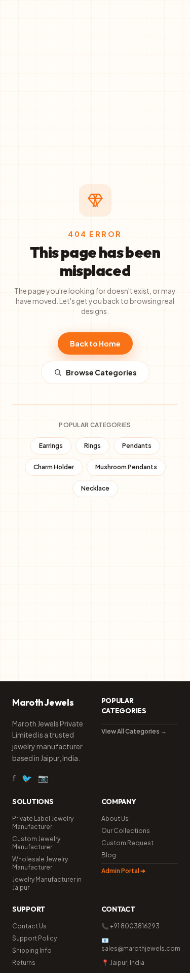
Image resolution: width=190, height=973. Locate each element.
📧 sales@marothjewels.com (139, 944)
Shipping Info (32, 950)
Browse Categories (101, 372)
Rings (92, 445)
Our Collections (125, 831)
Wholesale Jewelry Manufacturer (40, 863)
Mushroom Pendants (126, 467)
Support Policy (34, 938)
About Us (115, 818)
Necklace (95, 488)
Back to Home (95, 343)
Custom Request (127, 843)
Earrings (51, 445)
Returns (23, 962)
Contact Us (29, 926)
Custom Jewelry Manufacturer (36, 843)
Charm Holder (53, 467)
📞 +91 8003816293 (130, 926)
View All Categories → (134, 731)
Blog (108, 855)
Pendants (136, 445)
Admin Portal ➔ (123, 871)
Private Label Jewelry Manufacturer (42, 822)
